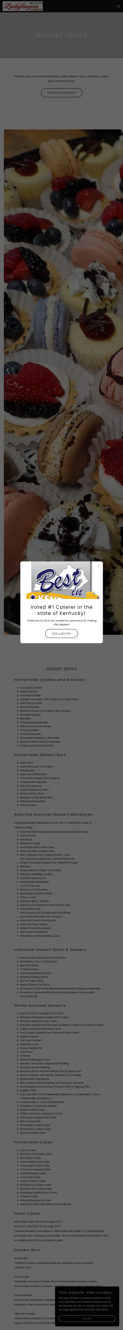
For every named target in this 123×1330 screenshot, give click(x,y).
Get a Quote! (61, 633)
